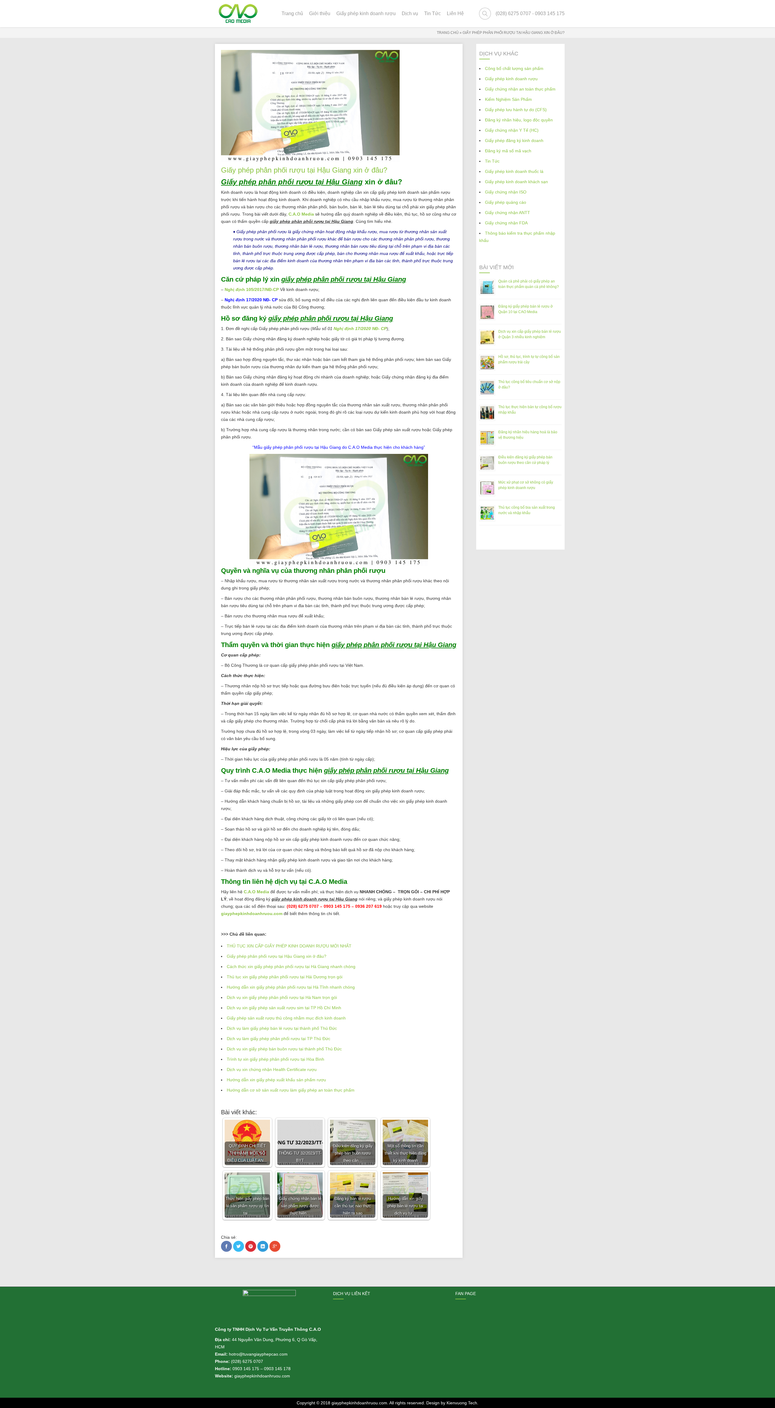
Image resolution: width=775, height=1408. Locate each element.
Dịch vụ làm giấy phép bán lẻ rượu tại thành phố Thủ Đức (282, 1028)
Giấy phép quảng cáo (505, 202)
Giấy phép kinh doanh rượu (511, 78)
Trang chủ (448, 33)
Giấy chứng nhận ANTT (507, 212)
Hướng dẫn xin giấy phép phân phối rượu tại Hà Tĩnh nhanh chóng (291, 987)
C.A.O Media (256, 891)
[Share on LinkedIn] (262, 1246)
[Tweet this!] (238, 1246)
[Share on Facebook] (226, 1246)
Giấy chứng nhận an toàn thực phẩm (520, 89)
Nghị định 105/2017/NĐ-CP (252, 289)
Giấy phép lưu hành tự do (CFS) (516, 109)
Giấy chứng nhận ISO (505, 192)
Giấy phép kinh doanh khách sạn (516, 181)
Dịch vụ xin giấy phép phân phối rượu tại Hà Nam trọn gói (282, 997)
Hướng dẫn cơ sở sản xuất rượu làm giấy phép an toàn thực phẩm (291, 1090)
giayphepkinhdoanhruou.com (251, 913)
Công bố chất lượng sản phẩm (514, 68)
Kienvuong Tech (462, 1402)
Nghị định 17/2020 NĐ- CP (360, 328)
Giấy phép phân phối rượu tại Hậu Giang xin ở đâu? (276, 956)
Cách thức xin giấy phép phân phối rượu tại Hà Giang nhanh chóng (291, 966)
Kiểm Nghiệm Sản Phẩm (508, 99)
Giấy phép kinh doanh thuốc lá (514, 171)
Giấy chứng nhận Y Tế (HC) (512, 130)
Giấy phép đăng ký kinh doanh (514, 140)
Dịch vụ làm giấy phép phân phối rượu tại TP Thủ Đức (278, 1038)
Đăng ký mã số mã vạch (508, 150)
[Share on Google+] (274, 1246)
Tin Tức (492, 161)
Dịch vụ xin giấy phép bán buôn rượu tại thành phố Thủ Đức (284, 1048)
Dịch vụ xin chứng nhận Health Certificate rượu (272, 1069)
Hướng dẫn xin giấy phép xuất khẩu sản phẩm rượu (276, 1079)
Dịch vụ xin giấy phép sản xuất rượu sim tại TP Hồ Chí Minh (284, 1007)
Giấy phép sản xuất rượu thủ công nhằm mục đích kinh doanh (286, 1018)
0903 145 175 (245, 1368)
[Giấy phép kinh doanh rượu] (238, 13)
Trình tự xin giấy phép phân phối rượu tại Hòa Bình (275, 1059)
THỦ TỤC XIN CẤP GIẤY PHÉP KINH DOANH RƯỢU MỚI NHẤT (289, 946)
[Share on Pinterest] (250, 1246)
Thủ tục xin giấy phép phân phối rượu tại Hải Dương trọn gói (284, 976)
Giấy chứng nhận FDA (506, 222)
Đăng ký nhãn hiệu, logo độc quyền (519, 119)
